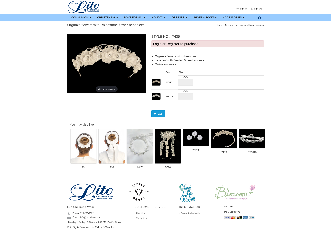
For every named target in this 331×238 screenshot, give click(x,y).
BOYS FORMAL (133, 17)
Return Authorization (190, 213)
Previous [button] (67, 151)
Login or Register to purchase (175, 44)
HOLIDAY (158, 17)
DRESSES (178, 17)
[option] (83, 150)
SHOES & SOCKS (204, 17)
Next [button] (269, 151)
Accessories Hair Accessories (250, 25)
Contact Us (141, 218)
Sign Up (257, 8)
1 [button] (166, 174)
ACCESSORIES (232, 17)
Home (219, 25)
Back (160, 113)
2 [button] (171, 174)
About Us (140, 213)
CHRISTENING (106, 17)
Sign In (243, 8)
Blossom (229, 25)
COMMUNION (80, 17)
